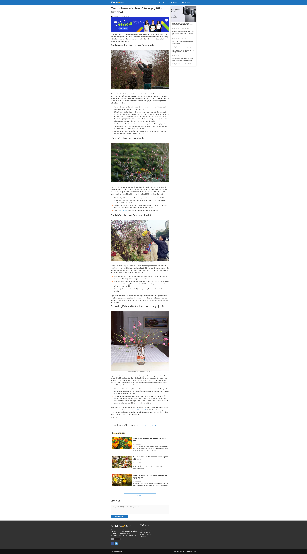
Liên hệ (182, 551)
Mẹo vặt (115, 418)
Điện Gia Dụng (185, 28)
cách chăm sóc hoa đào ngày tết (134, 410)
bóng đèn (123, 210)
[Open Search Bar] (193, 2)
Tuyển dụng (143, 536)
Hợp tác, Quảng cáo (145, 534)
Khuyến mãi (186, 2)
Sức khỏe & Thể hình (187, 63)
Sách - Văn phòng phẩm (187, 47)
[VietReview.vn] (117, 2)
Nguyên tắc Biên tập (145, 530)
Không (154, 425)
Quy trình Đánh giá (145, 532)
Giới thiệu (176, 551)
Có (145, 425)
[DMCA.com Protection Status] (115, 539)
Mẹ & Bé (184, 38)
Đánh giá (161, 2)
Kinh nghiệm (173, 2)
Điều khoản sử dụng (191, 551)
